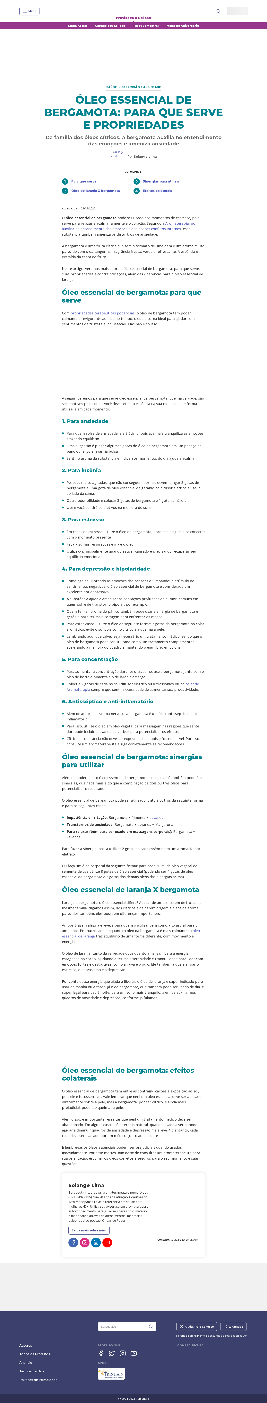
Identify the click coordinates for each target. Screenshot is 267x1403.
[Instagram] (85, 1242)
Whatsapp (236, 1326)
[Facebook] (73, 1242)
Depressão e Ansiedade (141, 87)
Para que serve (84, 181)
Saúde (111, 87)
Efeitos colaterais (157, 191)
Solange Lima (145, 156)
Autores (25, 1345)
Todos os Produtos (34, 1354)
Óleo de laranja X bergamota (95, 191)
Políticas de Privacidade (38, 1380)
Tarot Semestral (146, 26)
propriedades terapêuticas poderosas (103, 313)
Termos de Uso (31, 1371)
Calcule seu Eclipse (110, 26)
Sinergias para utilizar (161, 181)
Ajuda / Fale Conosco (199, 1326)
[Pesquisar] (218, 11)
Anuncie (25, 1363)
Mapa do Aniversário (183, 26)
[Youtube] (134, 1353)
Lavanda (156, 817)
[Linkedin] (96, 1242)
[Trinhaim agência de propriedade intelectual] (111, 1378)
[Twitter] (112, 1353)
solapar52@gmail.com (184, 1239)
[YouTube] (107, 1242)
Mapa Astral (77, 26)
